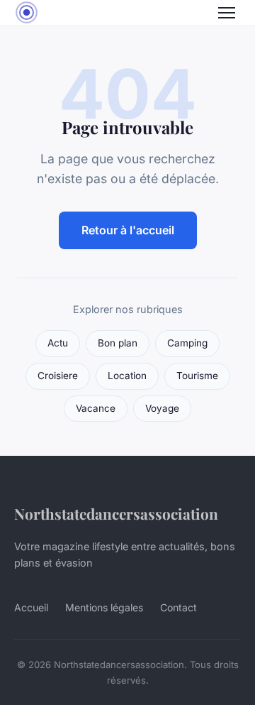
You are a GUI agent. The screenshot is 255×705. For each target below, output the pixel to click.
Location (127, 375)
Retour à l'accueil (127, 230)
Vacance (95, 408)
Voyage (162, 408)
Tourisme (197, 375)
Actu (57, 343)
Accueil (31, 607)
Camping (187, 343)
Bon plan (117, 343)
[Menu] (226, 12)
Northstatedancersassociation (116, 513)
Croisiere (58, 375)
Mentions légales (104, 607)
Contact (178, 607)
